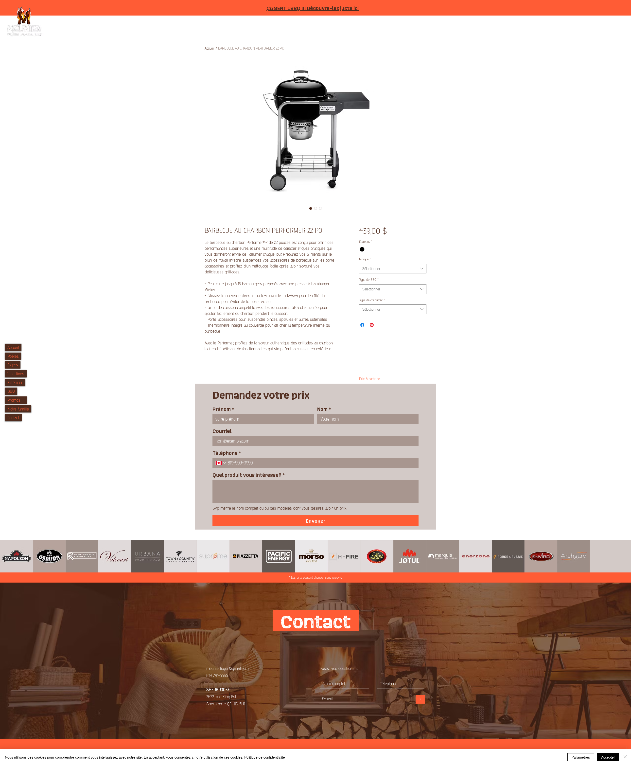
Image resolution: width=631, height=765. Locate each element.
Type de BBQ (369, 280)
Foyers (12, 364)
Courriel (221, 431)
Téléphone (226, 453)
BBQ (11, 391)
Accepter (608, 757)
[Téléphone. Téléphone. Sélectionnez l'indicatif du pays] (221, 463)
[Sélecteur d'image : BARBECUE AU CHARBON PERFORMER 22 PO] (310, 208)
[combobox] (392, 268)
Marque (365, 259)
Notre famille (18, 408)
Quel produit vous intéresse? (248, 475)
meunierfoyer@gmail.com (227, 668)
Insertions (15, 373)
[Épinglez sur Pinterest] (372, 325)
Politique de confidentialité (264, 757)
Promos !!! (15, 400)
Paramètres (581, 757)
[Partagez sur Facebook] (362, 325)
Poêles (13, 356)
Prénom (223, 409)
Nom (324, 409)
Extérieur (15, 382)
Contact (13, 417)
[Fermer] (625, 757)
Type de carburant (372, 300)
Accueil (13, 347)
